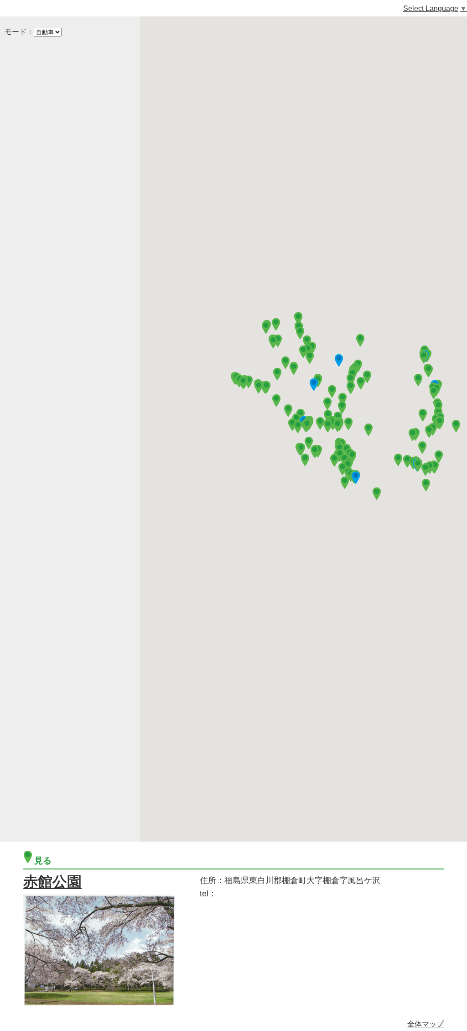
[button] (293, 368)
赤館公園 (52, 882)
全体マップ (425, 1024)
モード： (19, 32)
